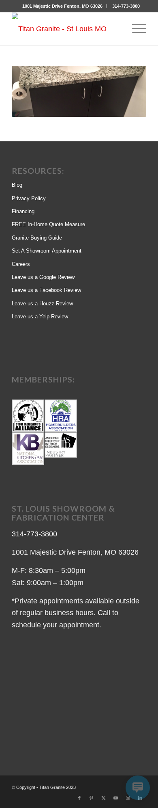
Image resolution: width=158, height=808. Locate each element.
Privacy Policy (29, 198)
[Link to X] (104, 798)
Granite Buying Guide (37, 238)
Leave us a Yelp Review (40, 316)
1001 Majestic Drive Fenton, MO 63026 (62, 6)
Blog (17, 185)
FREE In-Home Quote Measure (48, 224)
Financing (23, 211)
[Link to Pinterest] (91, 798)
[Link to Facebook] (79, 798)
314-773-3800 (126, 6)
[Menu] (135, 29)
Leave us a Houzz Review (42, 303)
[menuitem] (62, 6)
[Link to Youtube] (116, 798)
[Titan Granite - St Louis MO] (65, 29)
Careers (21, 264)
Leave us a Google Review (43, 277)
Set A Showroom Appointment (46, 251)
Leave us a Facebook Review (46, 290)
